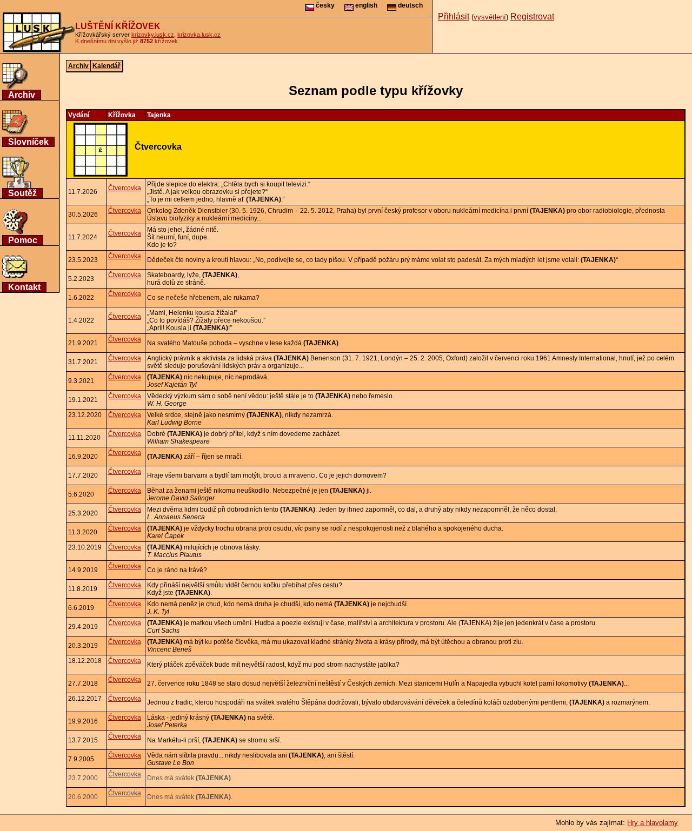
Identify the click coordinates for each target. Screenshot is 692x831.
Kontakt (24, 287)
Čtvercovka (124, 188)
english (365, 5)
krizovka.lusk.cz (199, 34)
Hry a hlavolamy (652, 823)
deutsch (409, 5)
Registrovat (532, 16)
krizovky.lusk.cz (152, 34)
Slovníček (28, 141)
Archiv (21, 94)
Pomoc (22, 240)
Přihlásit (453, 16)
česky (324, 5)
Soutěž (22, 193)
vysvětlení (490, 17)
